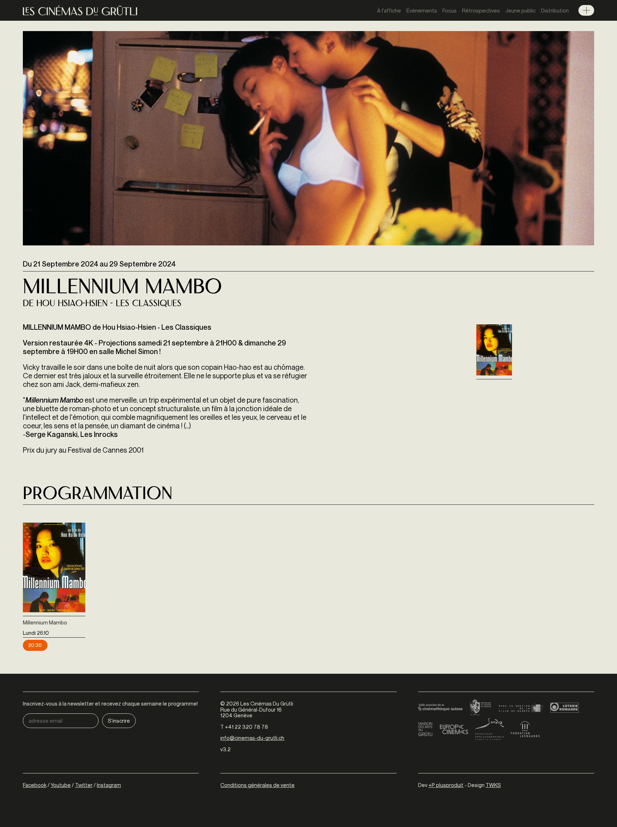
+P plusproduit (445, 785)
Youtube (61, 785)
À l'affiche (389, 10)
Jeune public (520, 10)
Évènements (421, 10)
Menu (586, 10)
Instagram (109, 785)
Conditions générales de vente (257, 785)
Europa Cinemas (454, 729)
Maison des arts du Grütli (425, 729)
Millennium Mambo (45, 622)
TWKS (493, 785)
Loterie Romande (564, 707)
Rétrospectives (481, 10)
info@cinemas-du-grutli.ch (252, 737)
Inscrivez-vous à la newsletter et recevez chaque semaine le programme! (110, 704)
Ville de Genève (520, 707)
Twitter (83, 785)
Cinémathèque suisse (440, 707)
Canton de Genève (480, 707)
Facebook (34, 785)
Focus (449, 10)
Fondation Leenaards (525, 729)
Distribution (555, 10)
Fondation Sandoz (489, 729)
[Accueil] (80, 10)
